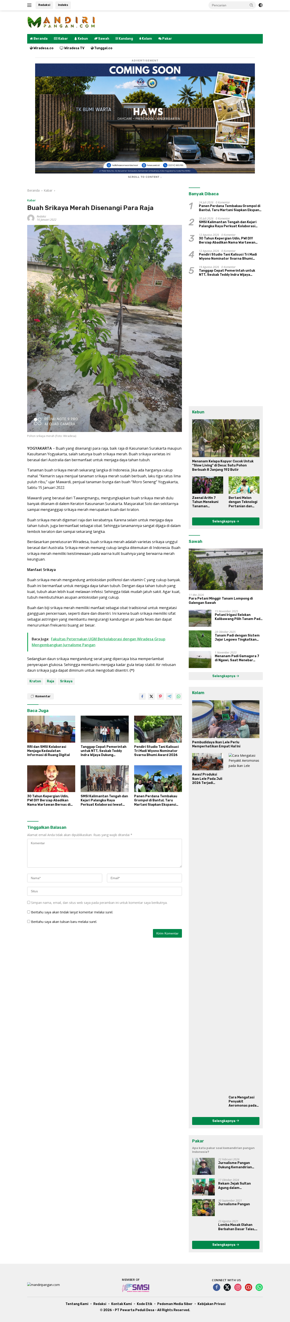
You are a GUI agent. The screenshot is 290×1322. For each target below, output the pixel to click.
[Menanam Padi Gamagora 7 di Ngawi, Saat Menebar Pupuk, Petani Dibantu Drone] (200, 659)
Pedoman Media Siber (175, 1304)
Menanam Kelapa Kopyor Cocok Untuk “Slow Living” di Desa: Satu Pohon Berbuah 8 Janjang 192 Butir (223, 465)
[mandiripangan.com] (61, 22)
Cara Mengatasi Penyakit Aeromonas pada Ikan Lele (242, 1101)
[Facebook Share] (142, 696)
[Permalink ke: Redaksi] (30, 217)
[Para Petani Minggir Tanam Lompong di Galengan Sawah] (226, 569)
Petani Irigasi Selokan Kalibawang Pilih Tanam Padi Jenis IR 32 (238, 617)
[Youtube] (248, 1288)
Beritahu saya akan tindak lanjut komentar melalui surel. (72, 912)
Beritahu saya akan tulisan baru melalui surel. (64, 922)
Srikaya (66, 681)
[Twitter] (227, 1288)
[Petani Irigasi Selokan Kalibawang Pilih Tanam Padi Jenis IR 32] (200, 618)
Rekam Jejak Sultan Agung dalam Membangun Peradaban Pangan (237, 1186)
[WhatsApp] (259, 1288)
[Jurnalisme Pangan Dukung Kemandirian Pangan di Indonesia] (203, 1166)
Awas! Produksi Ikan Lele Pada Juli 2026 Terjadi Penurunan (207, 779)
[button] (251, 5)
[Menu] (30, 5)
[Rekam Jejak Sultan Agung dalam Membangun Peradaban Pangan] (203, 1186)
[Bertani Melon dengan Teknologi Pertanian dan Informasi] (244, 485)
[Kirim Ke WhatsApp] (178, 696)
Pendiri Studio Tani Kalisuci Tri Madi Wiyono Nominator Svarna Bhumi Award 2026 (156, 751)
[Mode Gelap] (260, 5)
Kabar (31, 200)
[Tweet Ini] (151, 696)
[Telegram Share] (169, 696)
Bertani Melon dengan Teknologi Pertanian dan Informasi (243, 502)
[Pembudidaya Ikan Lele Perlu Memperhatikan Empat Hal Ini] (225, 719)
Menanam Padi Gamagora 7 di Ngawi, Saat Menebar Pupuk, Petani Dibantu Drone (238, 658)
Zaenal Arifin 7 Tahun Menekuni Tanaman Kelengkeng (205, 502)
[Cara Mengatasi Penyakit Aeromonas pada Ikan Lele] (244, 923)
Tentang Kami (76, 1304)
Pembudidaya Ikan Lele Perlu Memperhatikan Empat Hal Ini (216, 744)
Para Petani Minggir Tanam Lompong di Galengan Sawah (221, 601)
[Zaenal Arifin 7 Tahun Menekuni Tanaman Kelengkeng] (207, 485)
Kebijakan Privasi (211, 1304)
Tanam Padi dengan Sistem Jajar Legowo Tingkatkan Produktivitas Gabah (237, 638)
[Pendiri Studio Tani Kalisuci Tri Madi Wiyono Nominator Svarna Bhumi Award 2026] (158, 729)
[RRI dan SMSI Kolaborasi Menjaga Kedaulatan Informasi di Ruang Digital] (51, 729)
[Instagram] (238, 1288)
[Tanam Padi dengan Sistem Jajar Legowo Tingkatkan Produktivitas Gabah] (200, 638)
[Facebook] (216, 1288)
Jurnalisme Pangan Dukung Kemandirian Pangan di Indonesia (235, 1165)
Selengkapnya (224, 521)
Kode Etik (144, 1304)
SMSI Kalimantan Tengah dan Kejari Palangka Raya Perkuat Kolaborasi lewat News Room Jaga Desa (104, 800)
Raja (50, 681)
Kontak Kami (121, 1304)
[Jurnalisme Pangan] (203, 1207)
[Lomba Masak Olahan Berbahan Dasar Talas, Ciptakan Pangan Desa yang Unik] (203, 1228)
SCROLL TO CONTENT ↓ (145, 177)
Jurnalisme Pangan (234, 1204)
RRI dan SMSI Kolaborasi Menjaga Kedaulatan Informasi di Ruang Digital (48, 751)
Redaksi (44, 5)
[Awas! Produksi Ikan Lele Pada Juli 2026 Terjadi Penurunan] (207, 761)
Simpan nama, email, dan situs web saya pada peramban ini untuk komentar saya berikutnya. (99, 902)
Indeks (63, 5)
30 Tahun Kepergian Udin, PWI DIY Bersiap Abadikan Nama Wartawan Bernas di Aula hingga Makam (48, 800)
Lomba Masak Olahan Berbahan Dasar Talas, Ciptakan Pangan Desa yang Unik (236, 1227)
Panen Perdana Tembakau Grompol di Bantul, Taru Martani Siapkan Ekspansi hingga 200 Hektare (155, 800)
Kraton (35, 681)
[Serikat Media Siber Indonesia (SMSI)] (136, 1287)
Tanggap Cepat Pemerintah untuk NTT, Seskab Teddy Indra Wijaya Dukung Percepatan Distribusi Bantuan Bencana (103, 751)
